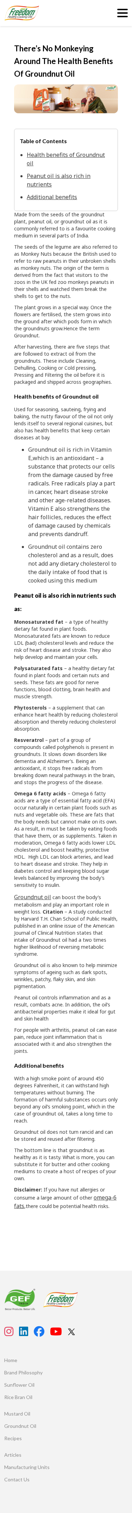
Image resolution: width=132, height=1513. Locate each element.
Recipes (13, 1438)
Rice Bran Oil (18, 1397)
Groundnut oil (32, 897)
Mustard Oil (17, 1414)
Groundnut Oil (20, 1426)
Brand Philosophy (23, 1372)
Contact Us (17, 1479)
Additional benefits (52, 197)
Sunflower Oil (19, 1385)
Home (10, 1360)
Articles (12, 1455)
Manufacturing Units (27, 1467)
